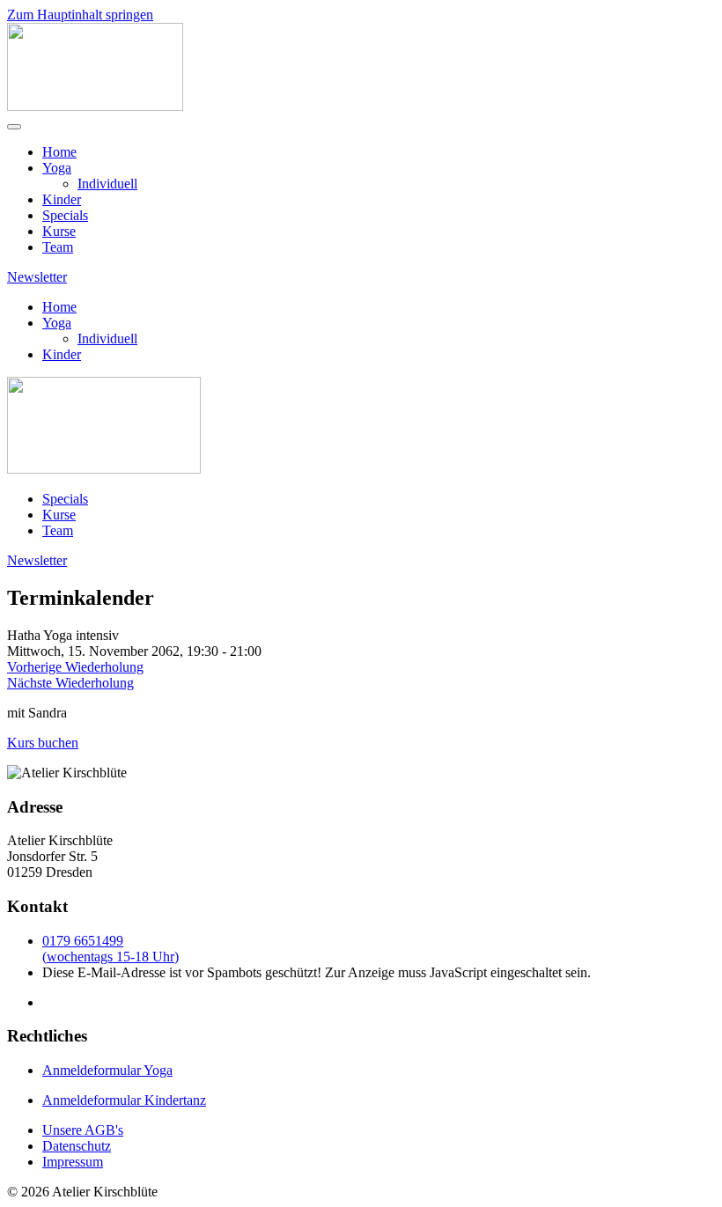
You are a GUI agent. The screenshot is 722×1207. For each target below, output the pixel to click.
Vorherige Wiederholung (75, 666)
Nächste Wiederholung (70, 682)
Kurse (59, 231)
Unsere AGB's (82, 1129)
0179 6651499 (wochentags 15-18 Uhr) (110, 948)
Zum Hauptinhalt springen (80, 14)
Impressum (72, 1161)
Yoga (56, 167)
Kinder (61, 199)
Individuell (107, 183)
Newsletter (37, 276)
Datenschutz (76, 1145)
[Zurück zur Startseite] (95, 106)
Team (57, 246)
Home (59, 151)
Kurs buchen (42, 742)
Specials (65, 215)
